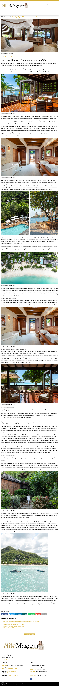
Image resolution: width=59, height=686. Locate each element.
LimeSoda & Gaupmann (12, 675)
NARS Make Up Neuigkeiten (9, 627)
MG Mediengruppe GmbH (11, 668)
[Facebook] (31, 679)
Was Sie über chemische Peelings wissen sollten (13, 626)
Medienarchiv (33, 675)
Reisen (7, 17)
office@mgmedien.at (6, 659)
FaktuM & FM (33, 669)
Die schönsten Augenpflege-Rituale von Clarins (13, 624)
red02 (13, 56)
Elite (2, 17)
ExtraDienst (32, 667)
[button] (38, 5)
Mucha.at (32, 672)
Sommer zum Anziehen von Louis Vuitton (12, 622)
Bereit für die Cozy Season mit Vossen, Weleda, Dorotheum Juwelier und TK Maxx (21, 621)
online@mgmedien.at (11, 671)
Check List (32, 671)
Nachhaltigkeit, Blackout (41, 671)
